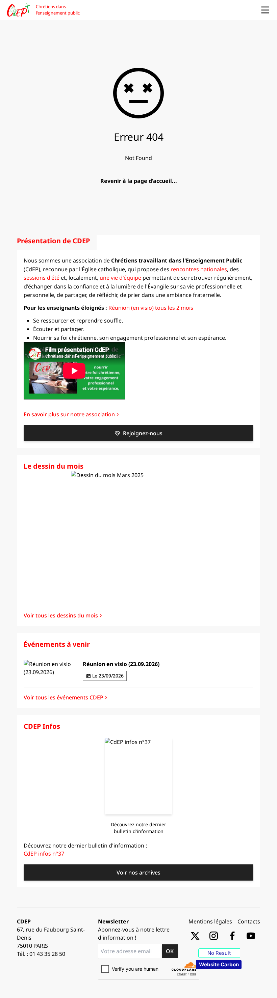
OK (170, 951)
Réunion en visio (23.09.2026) (121, 664)
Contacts (248, 921)
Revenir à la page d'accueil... (138, 181)
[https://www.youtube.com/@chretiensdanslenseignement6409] (251, 935)
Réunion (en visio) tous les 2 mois (150, 307)
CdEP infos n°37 (44, 853)
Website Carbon (219, 964)
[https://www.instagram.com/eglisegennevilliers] (213, 935)
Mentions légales (210, 921)
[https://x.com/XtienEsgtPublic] (195, 935)
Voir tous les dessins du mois (61, 615)
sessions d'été (41, 277)
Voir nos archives (138, 872)
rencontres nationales (199, 269)
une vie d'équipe (120, 277)
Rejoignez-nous (142, 433)
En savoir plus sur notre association (69, 414)
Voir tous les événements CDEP (63, 697)
